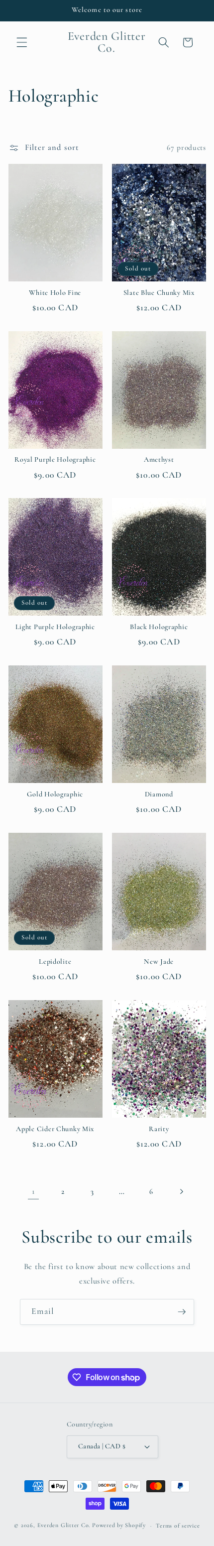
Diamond (159, 794)
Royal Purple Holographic (55, 459)
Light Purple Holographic (55, 627)
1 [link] (33, 1191)
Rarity (159, 1129)
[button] (22, 42)
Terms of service (178, 1525)
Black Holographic (159, 627)
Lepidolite (55, 961)
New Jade (159, 961)
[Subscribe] (182, 1312)
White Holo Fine (55, 292)
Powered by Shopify (119, 1525)
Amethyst (159, 459)
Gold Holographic (55, 794)
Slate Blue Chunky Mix (159, 292)
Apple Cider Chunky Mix (55, 1129)
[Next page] (181, 1191)
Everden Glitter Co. (64, 1525)
